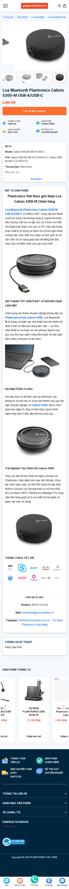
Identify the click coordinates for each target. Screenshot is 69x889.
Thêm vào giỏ (17, 736)
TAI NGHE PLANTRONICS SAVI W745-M (18, 711)
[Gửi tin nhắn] (20, 881)
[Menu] (5, 5)
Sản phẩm (22, 17)
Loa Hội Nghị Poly (57, 17)
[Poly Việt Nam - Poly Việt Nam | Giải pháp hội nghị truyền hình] (34, 5)
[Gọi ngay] (34, 879)
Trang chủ (8, 17)
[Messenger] (62, 881)
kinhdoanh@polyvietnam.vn (38, 612)
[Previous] (8, 46)
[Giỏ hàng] (64, 6)
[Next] (61, 46)
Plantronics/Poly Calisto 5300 (23, 317)
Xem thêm (36, 179)
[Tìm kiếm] (59, 5)
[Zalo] (7, 881)
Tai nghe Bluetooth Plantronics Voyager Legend (51, 711)
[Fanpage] (49, 881)
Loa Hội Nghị (37, 17)
